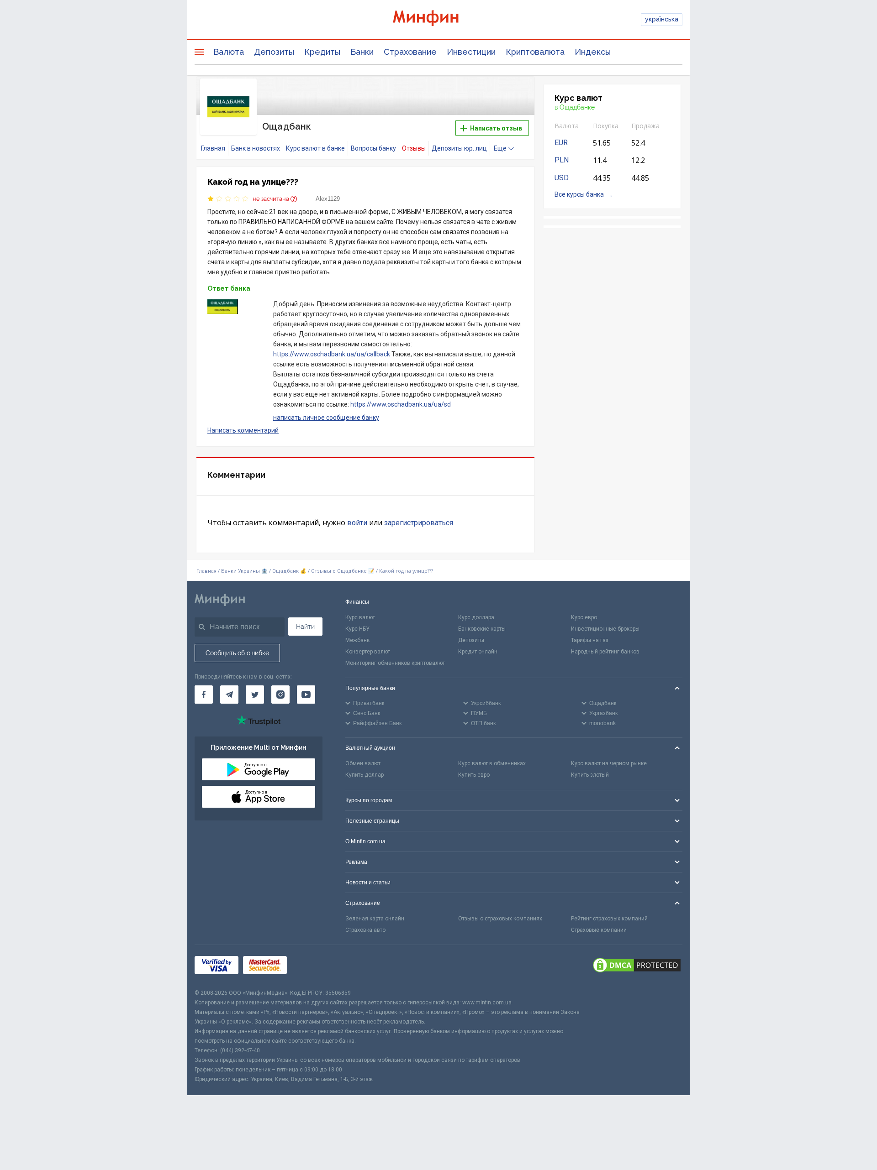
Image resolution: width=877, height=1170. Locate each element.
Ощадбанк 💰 (289, 571)
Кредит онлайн (477, 651)
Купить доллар (364, 775)
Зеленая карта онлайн (374, 918)
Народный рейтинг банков (605, 651)
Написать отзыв (495, 128)
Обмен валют (362, 763)
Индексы (593, 52)
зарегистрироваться (418, 522)
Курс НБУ (357, 629)
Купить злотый (590, 775)
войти (357, 522)
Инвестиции (471, 52)
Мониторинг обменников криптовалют (395, 663)
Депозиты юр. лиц (459, 148)
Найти (305, 626)
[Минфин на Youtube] (306, 694)
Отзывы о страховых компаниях (500, 918)
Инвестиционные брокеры (605, 629)
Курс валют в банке (315, 148)
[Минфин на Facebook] (204, 694)
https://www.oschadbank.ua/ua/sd (400, 404)
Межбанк (357, 640)
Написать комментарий (243, 430)
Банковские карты (482, 629)
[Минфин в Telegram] (229, 694)
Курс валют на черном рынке (609, 763)
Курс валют (360, 617)
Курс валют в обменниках (492, 763)
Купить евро (474, 775)
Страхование (410, 52)
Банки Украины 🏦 (244, 571)
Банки (362, 52)
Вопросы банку (373, 148)
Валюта (228, 52)
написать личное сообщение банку (326, 417)
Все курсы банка (579, 194)
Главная (213, 148)
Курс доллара (476, 617)
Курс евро (584, 617)
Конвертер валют (367, 651)
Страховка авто (365, 930)
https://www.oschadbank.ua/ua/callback (331, 354)
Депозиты (274, 52)
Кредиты (322, 52)
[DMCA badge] (636, 966)
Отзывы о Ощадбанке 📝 (343, 571)
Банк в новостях (255, 148)
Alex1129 (328, 198)
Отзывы (414, 148)
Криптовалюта (535, 52)
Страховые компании (599, 930)
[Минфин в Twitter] (255, 694)
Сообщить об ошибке (237, 653)
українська (661, 19)
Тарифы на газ (589, 640)
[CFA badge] (311, 967)
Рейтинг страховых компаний (609, 918)
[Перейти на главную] (438, 19)
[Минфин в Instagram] (280, 694)
